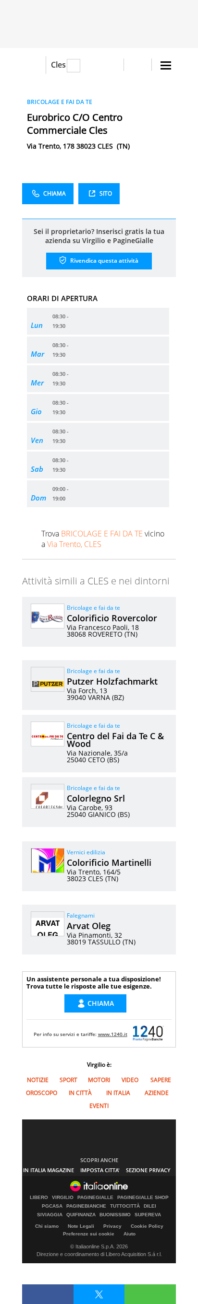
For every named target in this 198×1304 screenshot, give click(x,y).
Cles (58, 64)
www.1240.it (112, 1034)
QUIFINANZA (81, 1214)
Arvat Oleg (89, 925)
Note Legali (81, 1226)
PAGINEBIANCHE (86, 1206)
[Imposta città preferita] (34, 65)
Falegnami (81, 915)
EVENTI (99, 1106)
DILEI (150, 1206)
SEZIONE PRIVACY (148, 1170)
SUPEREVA (148, 1214)
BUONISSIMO (115, 1214)
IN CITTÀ (80, 1093)
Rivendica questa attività (103, 260)
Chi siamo (47, 1226)
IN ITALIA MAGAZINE (48, 1170)
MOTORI (99, 1080)
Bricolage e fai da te (93, 608)
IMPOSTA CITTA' (100, 1170)
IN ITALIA (118, 1093)
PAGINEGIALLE (95, 1197)
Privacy (112, 1226)
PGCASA (52, 1206)
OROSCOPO (41, 1093)
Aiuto (130, 1233)
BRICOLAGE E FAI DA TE (59, 102)
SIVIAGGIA (49, 1214)
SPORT (68, 1080)
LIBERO (39, 1197)
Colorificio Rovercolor (112, 618)
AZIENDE (157, 1093)
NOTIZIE (38, 1080)
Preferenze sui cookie (88, 1233)
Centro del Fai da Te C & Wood (115, 739)
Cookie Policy (147, 1226)
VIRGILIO (63, 1197)
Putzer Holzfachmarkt (112, 681)
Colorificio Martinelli (109, 862)
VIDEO (130, 1080)
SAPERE (160, 1080)
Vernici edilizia (86, 852)
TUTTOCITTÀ (125, 1206)
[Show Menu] (166, 65)
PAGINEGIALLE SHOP (143, 1197)
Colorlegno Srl (96, 798)
